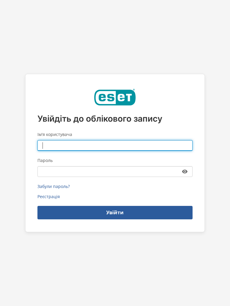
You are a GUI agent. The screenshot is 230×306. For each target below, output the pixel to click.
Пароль (45, 160)
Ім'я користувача (54, 134)
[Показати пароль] (185, 171)
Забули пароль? (53, 186)
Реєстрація (48, 196)
